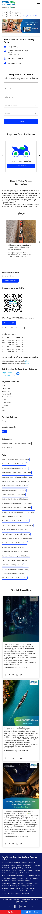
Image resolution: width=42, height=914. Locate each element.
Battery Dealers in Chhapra (22, 870)
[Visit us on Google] (13, 906)
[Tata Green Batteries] (9, 4)
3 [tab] (24, 30)
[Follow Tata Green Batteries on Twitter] (17, 906)
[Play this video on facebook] (21, 619)
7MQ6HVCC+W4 (7, 373)
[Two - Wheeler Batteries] (21, 149)
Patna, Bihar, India (8, 375)
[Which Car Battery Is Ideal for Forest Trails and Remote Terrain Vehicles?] (21, 231)
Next (38, 156)
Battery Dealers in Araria (11, 862)
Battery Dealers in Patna (19, 888)
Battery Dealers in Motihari (22, 883)
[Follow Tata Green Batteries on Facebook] (9, 906)
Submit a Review (10, 280)
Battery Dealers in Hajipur (17, 875)
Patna (27, 363)
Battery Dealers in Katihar (21, 878)
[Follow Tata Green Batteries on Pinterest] (21, 906)
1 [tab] (17, 30)
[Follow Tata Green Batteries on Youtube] (28, 906)
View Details (21, 166)
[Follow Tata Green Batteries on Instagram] (24, 906)
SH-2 (4, 431)
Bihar (27, 361)
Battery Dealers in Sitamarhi (18, 893)
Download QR (9, 323)
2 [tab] (21, 30)
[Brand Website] (32, 906)
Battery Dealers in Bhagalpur (21, 865)
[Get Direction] (18, 375)
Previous (3, 156)
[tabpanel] (21, 26)
